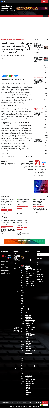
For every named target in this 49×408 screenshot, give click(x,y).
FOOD (27, 271)
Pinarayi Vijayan (29, 375)
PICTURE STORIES (15, 39)
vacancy (27, 390)
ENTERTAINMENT (28, 267)
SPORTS (41, 54)
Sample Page (40, 276)
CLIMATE (27, 261)
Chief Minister (28, 316)
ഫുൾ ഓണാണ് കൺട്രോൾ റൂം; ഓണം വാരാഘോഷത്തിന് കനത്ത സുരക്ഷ (38, 112)
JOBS (27, 279)
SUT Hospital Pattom (29, 381)
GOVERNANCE (28, 273)
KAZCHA (31, 279)
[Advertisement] (24, 27)
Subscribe (45, 402)
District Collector (29, 323)
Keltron (27, 341)
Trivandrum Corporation (28, 388)
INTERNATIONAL (28, 277)
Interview (27, 337)
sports (33, 379)
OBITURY (27, 285)
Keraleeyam (28, 350)
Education (28, 325)
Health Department (29, 329)
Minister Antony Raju (30, 356)
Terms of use (40, 281)
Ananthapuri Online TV (42, 261)
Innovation (31, 275)
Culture (27, 263)
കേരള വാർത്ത (28, 394)
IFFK (26, 275)
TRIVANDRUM (21, 39)
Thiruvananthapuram (30, 383)
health (33, 327)
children (27, 321)
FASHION (27, 269)
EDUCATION (3, 39)
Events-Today (40, 269)
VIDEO (27, 308)
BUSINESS (27, 259)
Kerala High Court (29, 346)
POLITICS (27, 293)
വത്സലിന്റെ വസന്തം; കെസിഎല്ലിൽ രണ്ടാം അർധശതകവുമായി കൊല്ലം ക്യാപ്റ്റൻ (38, 141)
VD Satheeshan (28, 392)
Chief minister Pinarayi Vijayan (30, 319)
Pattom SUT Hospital (29, 373)
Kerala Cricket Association (28, 344)
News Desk (7, 55)
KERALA (11, 39)
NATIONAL (27, 283)
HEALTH (7, 39)
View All (46, 39)
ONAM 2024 (28, 287)
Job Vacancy (28, 339)
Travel (27, 306)
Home (38, 271)
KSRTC (27, 352)
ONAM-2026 (38, 54)
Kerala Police (28, 348)
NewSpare (30, 406)
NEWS (38, 41)
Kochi (33, 350)
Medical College (29, 354)
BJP (30, 314)
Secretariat (28, 379)
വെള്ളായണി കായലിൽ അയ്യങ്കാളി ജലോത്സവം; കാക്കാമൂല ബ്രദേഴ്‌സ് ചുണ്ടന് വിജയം (39, 59)
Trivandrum (28, 385)
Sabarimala (28, 377)
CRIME (32, 261)
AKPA (27, 314)
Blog (38, 262)
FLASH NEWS (33, 269)
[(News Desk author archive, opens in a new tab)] (2, 56)
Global (31, 271)
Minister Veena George (9, 156)
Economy (32, 263)
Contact (39, 266)
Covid (32, 321)
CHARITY (32, 259)
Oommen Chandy (29, 371)
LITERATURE (32, 281)
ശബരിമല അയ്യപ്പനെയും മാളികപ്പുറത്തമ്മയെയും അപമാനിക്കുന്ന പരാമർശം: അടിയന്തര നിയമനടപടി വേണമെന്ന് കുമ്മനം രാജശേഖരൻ (38, 47)
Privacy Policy (40, 274)
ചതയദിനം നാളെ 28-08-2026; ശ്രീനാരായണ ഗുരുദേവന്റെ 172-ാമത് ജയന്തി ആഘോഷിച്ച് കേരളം (38, 81)
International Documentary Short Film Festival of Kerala (30, 334)
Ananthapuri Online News (6, 7)
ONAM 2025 (28, 289)
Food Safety (28, 327)
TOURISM (41, 108)
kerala (32, 341)
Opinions (33, 289)
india (27, 331)
